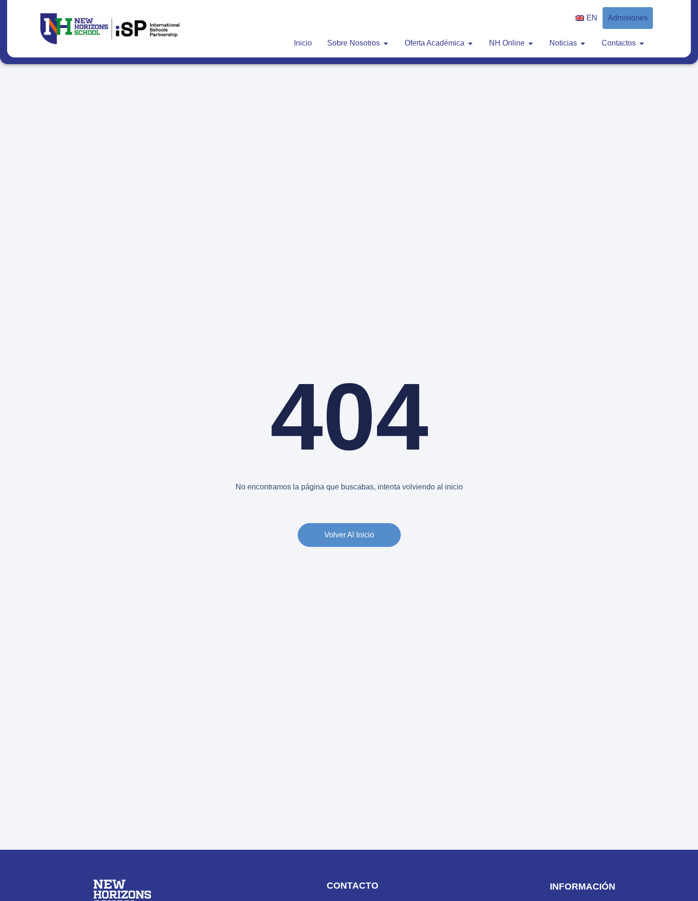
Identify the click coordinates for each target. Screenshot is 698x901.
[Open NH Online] (530, 43)
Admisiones (628, 18)
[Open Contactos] (641, 43)
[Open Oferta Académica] (470, 43)
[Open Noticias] (582, 43)
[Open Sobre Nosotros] (385, 43)
